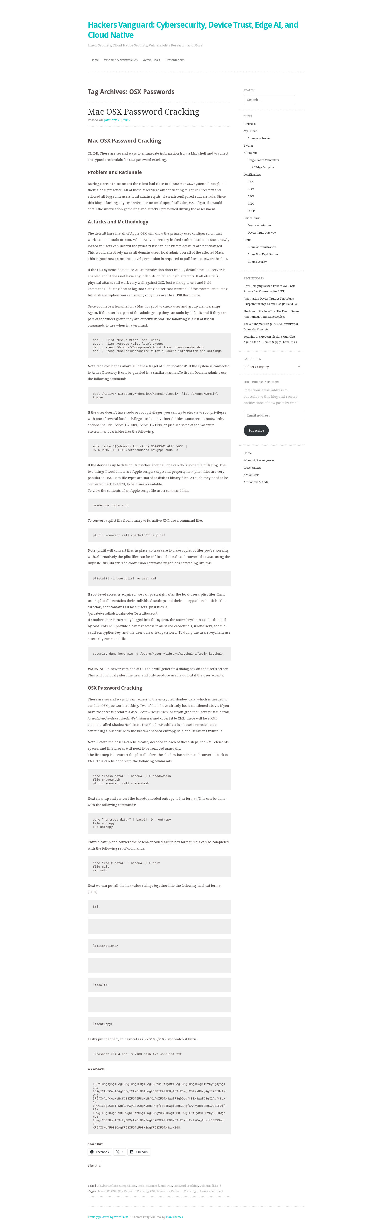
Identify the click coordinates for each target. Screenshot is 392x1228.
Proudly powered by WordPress (108, 1217)
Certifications (252, 174)
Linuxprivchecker (259, 138)
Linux (247, 240)
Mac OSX (166, 1185)
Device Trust (252, 218)
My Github (250, 131)
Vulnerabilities (209, 1185)
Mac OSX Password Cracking (143, 112)
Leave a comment (211, 1191)
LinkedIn (250, 124)
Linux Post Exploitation (263, 254)
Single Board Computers (263, 160)
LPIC (251, 203)
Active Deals (151, 60)
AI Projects (250, 153)
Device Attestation (259, 225)
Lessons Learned (148, 1185)
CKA (250, 182)
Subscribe (256, 430)
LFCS (251, 196)
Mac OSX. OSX (107, 1191)
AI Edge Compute (263, 167)
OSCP (251, 211)
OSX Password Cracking (133, 1191)
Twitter (248, 145)
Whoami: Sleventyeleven (121, 60)
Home (95, 60)
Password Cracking (186, 1185)
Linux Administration (262, 247)
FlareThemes (174, 1217)
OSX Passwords (160, 1191)
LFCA (251, 189)
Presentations (174, 60)
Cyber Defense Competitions (118, 1185)
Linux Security (257, 261)
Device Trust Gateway (262, 232)
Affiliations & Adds (256, 482)
